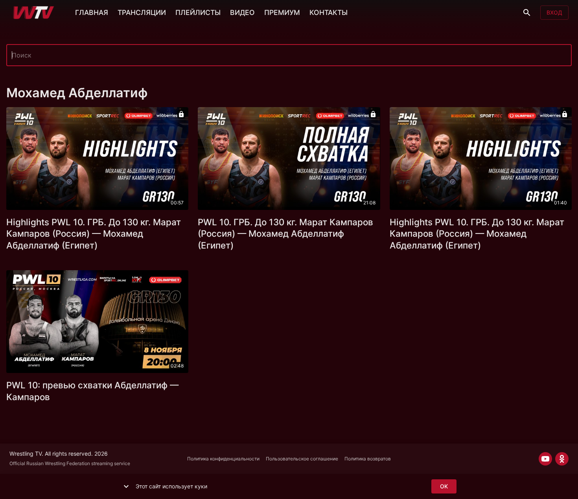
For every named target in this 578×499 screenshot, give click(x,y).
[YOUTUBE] (545, 459)
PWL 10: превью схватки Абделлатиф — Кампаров (92, 391)
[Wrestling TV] (33, 12)
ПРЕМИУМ (282, 12)
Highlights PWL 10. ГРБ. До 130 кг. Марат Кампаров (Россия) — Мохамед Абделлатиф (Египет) (93, 234)
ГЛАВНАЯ (91, 12)
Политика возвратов (367, 459)
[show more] (126, 486)
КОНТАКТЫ (328, 12)
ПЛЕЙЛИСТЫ (198, 12)
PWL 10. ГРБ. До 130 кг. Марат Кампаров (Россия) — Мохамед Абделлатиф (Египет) (285, 234)
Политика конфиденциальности (223, 459)
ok (444, 486)
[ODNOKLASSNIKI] (562, 459)
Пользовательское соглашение (302, 459)
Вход (554, 12)
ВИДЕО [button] (242, 12)
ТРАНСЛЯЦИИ (142, 12)
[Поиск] (526, 12)
